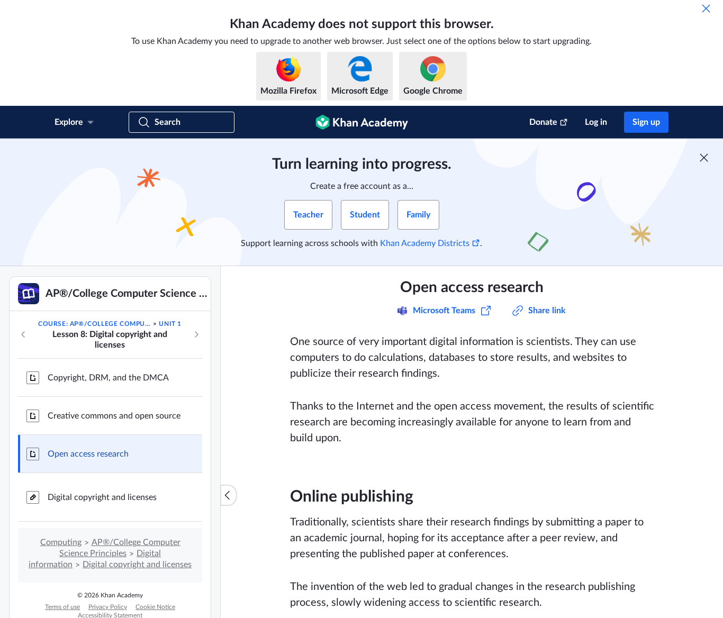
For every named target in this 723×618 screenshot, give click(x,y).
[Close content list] (228, 495)
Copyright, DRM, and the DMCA (108, 378)
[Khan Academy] (361, 122)
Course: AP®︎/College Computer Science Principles (94, 324)
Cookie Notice (155, 607)
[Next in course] (196, 334)
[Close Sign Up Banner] (704, 157)
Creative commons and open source (114, 416)
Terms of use (62, 607)
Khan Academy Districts (424, 243)
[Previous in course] (23, 334)
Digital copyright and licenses (102, 497)
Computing (61, 542)
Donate (543, 122)
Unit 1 (170, 324)
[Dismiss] (706, 8)
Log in (596, 122)
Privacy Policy (107, 607)
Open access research (88, 454)
